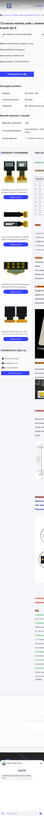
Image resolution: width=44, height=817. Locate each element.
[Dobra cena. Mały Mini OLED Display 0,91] (16, 314)
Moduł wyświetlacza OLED (29, 15)
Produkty (39, 6)
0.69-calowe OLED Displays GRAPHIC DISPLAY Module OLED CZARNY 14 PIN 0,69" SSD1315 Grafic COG (15, 239)
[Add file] (3, 813)
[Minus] (40, 763)
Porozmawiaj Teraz (16, 74)
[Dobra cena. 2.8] (16, 266)
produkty (15, 15)
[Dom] (9, 6)
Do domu (25, 6)
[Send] (41, 813)
